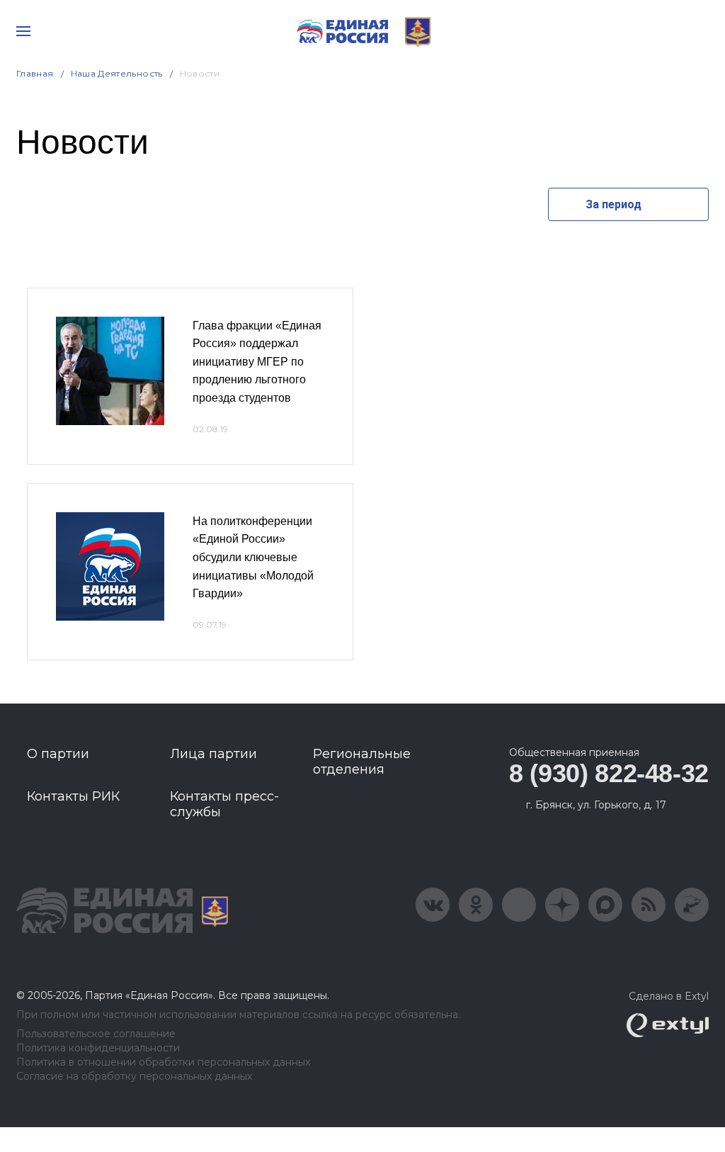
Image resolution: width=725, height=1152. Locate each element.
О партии (58, 754)
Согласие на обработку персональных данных (134, 1077)
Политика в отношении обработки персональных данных (163, 1062)
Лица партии (213, 754)
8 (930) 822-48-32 (609, 773)
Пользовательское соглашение (96, 1034)
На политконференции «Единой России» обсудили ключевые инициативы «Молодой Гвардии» (253, 557)
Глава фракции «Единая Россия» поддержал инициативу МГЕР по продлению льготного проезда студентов (257, 362)
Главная (35, 73)
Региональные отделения (362, 761)
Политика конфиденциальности (98, 1048)
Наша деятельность (117, 73)
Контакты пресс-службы (224, 804)
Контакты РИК (73, 796)
